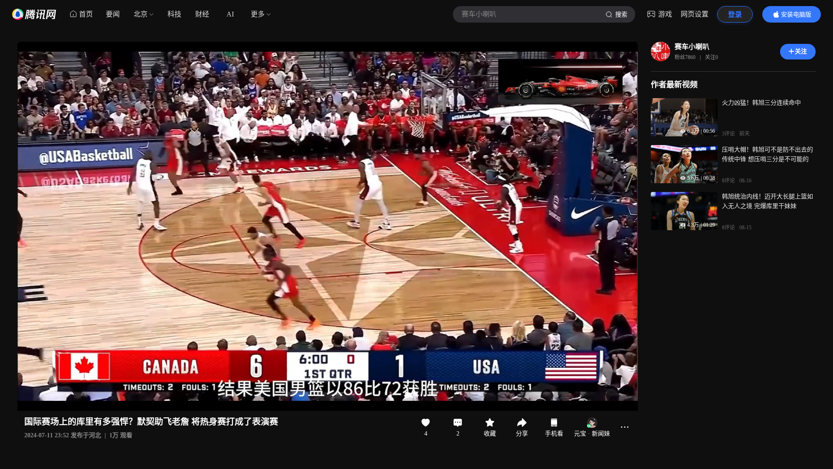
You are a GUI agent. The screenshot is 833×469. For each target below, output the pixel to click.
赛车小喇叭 (692, 46)
